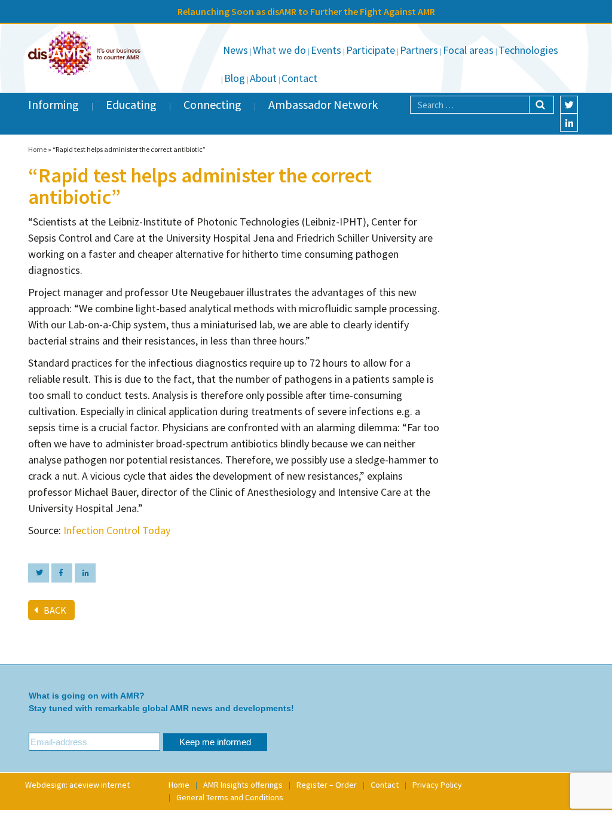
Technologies (528, 50)
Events (326, 50)
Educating (131, 104)
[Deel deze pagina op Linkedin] (85, 573)
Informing (53, 104)
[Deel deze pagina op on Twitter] (38, 573)
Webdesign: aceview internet (77, 784)
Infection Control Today (116, 530)
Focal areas (468, 50)
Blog (234, 78)
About (263, 78)
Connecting (212, 104)
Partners (419, 50)
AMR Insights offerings (243, 784)
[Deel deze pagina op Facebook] (61, 573)
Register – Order (326, 784)
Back (55, 610)
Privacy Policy (437, 784)
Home (37, 149)
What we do (279, 50)
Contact (299, 78)
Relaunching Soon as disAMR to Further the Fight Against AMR (306, 11)
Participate (370, 50)
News (235, 50)
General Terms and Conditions (229, 797)
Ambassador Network (323, 104)
